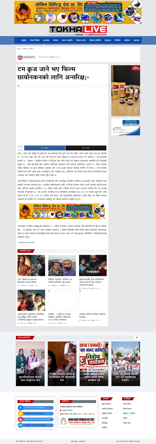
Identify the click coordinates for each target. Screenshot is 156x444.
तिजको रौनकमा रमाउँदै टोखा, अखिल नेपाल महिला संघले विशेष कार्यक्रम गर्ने (93, 376)
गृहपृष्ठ (23, 41)
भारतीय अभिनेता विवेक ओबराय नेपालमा (92, 315)
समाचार (46, 41)
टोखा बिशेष (34, 41)
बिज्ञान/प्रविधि (95, 41)
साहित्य (127, 41)
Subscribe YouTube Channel (37, 419)
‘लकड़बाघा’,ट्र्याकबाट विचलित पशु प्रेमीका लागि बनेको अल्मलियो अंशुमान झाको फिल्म (31, 317)
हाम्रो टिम (82, 441)
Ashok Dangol (134, 441)
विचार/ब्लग (81, 41)
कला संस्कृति (67, 41)
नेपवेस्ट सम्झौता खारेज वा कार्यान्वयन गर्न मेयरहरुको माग (62, 377)
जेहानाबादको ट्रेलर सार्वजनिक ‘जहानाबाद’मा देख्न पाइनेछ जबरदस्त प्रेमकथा (91, 282)
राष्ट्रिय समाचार (107, 413)
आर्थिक (104, 428)
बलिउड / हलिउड (28, 49)
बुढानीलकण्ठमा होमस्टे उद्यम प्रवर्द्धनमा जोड (30, 379)
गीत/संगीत (127, 404)
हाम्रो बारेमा (74, 441)
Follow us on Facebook (35, 408)
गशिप (125, 418)
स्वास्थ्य (136, 41)
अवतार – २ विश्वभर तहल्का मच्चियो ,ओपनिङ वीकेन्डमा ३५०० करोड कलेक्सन (59, 317)
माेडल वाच (127, 423)
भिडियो (118, 41)
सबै (137, 337)
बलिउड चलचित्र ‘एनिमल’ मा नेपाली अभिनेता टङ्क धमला (60, 281)
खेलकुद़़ (104, 423)
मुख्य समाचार (106, 404)
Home (19, 49)
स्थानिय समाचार (107, 409)
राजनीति (105, 418)
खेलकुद (108, 41)
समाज (55, 41)
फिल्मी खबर (127, 409)
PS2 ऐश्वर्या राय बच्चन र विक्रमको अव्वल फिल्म (27, 281)
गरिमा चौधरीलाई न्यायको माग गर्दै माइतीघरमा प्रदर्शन (125, 377)
